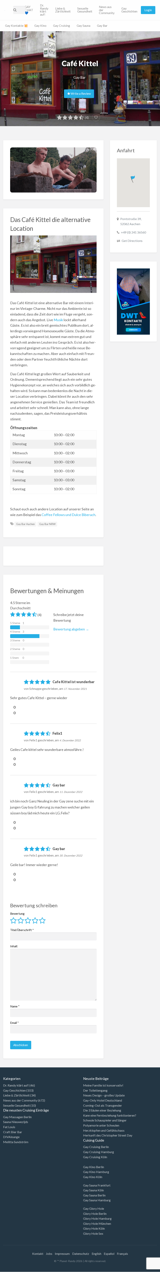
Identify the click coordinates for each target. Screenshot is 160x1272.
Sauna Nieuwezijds (15, 1122)
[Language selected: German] (144, 1268)
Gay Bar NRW (47, 524)
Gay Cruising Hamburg (98, 1152)
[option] (142, 1268)
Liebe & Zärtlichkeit (63, 10)
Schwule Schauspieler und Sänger (105, 1120)
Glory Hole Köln (94, 1228)
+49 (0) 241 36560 (133, 232)
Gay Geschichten (129, 10)
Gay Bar (102, 25)
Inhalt (14, 946)
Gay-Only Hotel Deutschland (102, 1100)
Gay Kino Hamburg (96, 1172)
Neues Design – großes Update (104, 1095)
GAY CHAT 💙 (29, 10)
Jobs (49, 1253)
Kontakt (37, 1253)
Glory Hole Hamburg (97, 1218)
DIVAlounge (11, 1137)
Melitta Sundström (15, 1142)
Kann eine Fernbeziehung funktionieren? (109, 1115)
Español (109, 1253)
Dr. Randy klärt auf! (44, 10)
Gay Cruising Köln (95, 1157)
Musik (58, 320)
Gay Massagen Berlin (17, 1117)
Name (15, 1006)
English (96, 1253)
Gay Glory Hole (93, 1208)
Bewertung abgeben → (71, 629)
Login (148, 10)
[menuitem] (28, 10)
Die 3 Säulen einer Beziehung (102, 1110)
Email (14, 1022)
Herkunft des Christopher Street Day (107, 1135)
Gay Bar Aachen (25, 524)
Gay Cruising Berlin (96, 1147)
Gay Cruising (61, 25)
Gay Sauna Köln (93, 1190)
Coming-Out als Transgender (102, 1105)
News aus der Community (107, 10)
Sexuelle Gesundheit (84, 10)
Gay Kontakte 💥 (16, 25)
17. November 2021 (75, 688)
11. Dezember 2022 (71, 791)
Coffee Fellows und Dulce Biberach (68, 515)
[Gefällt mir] (11, 707)
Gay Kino (40, 25)
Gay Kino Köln (92, 1177)
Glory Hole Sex (93, 1233)
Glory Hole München (97, 1223)
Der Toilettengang (95, 1090)
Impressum (62, 1253)
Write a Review (80, 93)
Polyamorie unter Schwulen (101, 1125)
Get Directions (132, 240)
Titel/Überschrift (22, 930)
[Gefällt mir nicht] (11, 713)
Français (122, 1253)
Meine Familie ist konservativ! (103, 1085)
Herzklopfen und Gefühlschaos (103, 1130)
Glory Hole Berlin (95, 1213)
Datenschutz (80, 1253)
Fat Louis (9, 1127)
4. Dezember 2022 (70, 740)
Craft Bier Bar (12, 1132)
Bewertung (17, 913)
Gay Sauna (83, 25)
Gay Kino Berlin (93, 1167)
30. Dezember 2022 (71, 855)
